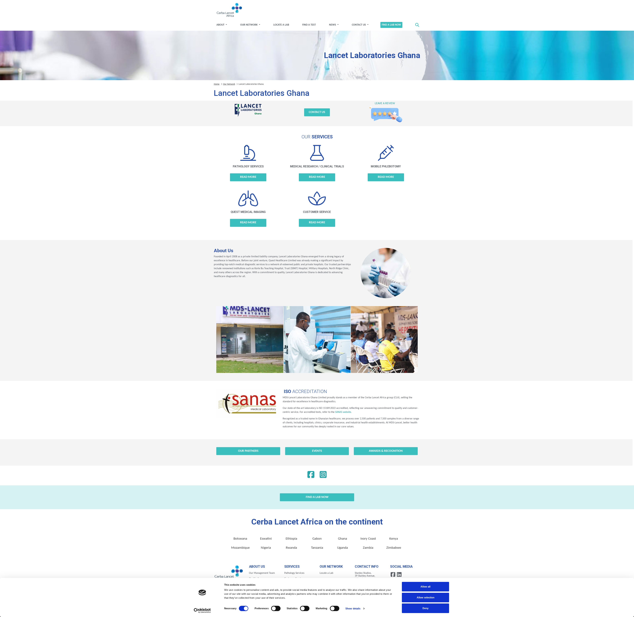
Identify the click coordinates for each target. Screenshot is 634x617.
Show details (352, 608)
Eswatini (266, 538)
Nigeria (266, 548)
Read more (248, 177)
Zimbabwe (393, 548)
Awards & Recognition (386, 451)
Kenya (393, 538)
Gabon (317, 538)
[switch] (276, 608)
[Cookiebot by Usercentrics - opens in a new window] (202, 610)
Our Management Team (262, 573)
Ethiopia (291, 538)
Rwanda (291, 548)
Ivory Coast (368, 538)
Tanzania (317, 548)
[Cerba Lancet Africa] (229, 10)
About (220, 25)
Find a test (309, 25)
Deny (425, 608)
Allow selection (425, 597)
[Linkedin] (323, 475)
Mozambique (240, 548)
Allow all (425, 586)
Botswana (240, 538)
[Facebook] (310, 475)
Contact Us (359, 25)
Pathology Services (294, 573)
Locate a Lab (281, 25)
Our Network (249, 25)
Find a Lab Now (391, 25)
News (333, 25)
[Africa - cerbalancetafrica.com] (229, 572)
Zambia (368, 548)
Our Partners (248, 451)
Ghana (342, 538)
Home (216, 84)
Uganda (342, 548)
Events (317, 451)
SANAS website (343, 412)
